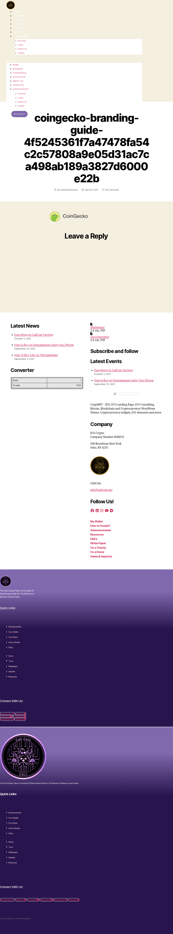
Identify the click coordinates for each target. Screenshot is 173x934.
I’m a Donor (97, 552)
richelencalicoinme (69, 189)
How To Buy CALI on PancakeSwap (36, 355)
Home (18, 12)
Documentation (99, 337)
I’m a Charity (98, 547)
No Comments (112, 189)
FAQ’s (93, 539)
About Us (19, 28)
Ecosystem (20, 24)
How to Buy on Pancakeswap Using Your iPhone (44, 344)
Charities (19, 32)
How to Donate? (100, 525)
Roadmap (19, 16)
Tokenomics (20, 20)
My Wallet (96, 521)
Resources (97, 534)
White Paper (98, 543)
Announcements (100, 530)
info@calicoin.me (101, 490)
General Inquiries (101, 556)
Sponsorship (20, 36)
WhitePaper (97, 327)
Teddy (21, 53)
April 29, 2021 (91, 189)
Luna (20, 45)
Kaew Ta (22, 49)
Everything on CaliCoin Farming (33, 334)
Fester (22, 41)
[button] (74, 61)
